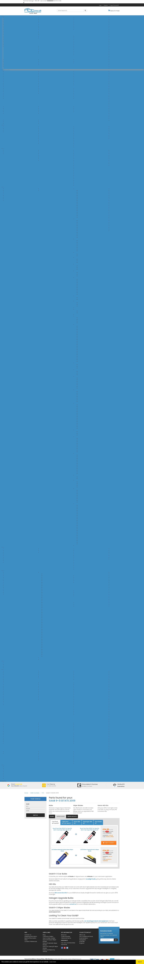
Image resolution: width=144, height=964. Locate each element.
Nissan (77, 370)
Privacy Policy (40, 959)
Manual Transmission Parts (13, 736)
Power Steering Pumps (81, 738)
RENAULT (77, 403)
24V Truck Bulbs (9, 46)
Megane (80, 415)
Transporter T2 (82, 535)
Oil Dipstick (78, 700)
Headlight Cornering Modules (118, 135)
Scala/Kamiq (82, 468)
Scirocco (81, 527)
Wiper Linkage (44, 755)
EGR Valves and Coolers (82, 691)
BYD (44, 581)
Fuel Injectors (114, 711)
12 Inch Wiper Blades (81, 155)
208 (79, 381)
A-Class (80, 328)
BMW (76, 219)
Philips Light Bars (9, 199)
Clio (79, 406)
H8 (40, 26)
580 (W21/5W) (114, 39)
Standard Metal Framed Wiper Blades (121, 152)
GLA (79, 346)
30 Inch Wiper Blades (81, 182)
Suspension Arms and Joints (118, 745)
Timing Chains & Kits (46, 676)
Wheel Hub (113, 748)
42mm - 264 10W (9, 65)
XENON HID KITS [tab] (72, 816)
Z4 (79, 236)
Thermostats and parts (47, 735)
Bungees (77, 603)
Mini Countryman (83, 366)
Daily (79, 298)
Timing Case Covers (46, 674)
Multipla (80, 272)
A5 (79, 202)
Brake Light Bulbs (10, 29)
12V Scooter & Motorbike (12, 43)
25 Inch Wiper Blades (81, 177)
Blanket (112, 591)
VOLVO (77, 488)
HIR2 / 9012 (43, 73)
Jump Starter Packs (10, 666)
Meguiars (113, 549)
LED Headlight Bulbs (10, 71)
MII (79, 447)
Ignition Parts (79, 728)
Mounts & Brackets (115, 219)
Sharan (80, 529)
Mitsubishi (46, 628)
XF (79, 261)
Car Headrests (9, 586)
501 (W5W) (113, 31)
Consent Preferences (30, 941)
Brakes (7, 674)
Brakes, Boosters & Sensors (118, 678)
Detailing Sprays (79, 559)
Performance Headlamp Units (13, 189)
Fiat (76, 271)
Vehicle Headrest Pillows (117, 598)
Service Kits (8, 738)
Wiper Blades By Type (11, 154)
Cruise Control (44, 688)
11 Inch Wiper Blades (80, 154)
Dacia (45, 591)
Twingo (80, 425)
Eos (79, 514)
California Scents (45, 549)
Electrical (7, 676)
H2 (40, 19)
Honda (45, 602)
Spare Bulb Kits (114, 579)
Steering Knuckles (115, 741)
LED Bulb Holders (9, 95)
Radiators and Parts (46, 733)
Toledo (80, 450)
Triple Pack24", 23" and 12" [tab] (66, 822)
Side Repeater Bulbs (10, 36)
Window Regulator (80, 678)
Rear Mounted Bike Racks (82, 577)
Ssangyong (46, 644)
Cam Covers (78, 683)
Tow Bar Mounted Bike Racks (83, 581)
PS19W (76, 97)
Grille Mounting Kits (115, 215)
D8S (41, 142)
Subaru (45, 646)
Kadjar (80, 411)
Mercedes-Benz (47, 622)
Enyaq (80, 457)
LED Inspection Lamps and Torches (85, 756)
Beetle (80, 507)
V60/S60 (80, 497)
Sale (5, 765)
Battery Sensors (44, 686)
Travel (6, 571)
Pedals (77, 674)
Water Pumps (79, 713)
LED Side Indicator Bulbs (12, 88)
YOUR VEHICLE (35, 799)
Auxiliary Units (8, 195)
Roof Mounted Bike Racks (82, 579)
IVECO (45, 609)
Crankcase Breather (81, 688)
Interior (7, 689)
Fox (79, 515)
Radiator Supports (80, 676)
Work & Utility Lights (115, 210)
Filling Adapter (9, 730)
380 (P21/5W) (114, 36)
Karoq (80, 460)
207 (79, 380)
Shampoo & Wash (80, 549)
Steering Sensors (80, 741)
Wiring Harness (44, 698)
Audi (111, 197)
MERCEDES (78, 324)
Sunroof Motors (114, 728)
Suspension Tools (115, 746)
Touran (80, 534)
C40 (79, 490)
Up (79, 540)
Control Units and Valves (47, 725)
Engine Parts (8, 678)
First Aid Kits (113, 593)
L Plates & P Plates (10, 594)
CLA (79, 336)
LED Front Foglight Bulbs (11, 73)
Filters (6, 681)
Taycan (80, 400)
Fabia (80, 458)
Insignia (80, 483)
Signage (7, 703)
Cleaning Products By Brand (13, 552)
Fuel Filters (113, 703)
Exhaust (7, 679)
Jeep (44, 612)
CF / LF (80, 259)
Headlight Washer (45, 751)
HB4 (41, 34)
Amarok (80, 505)
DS (75, 264)
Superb (80, 470)
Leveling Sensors (115, 738)
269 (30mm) (43, 110)
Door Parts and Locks (116, 725)
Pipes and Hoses (80, 705)
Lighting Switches (115, 757)
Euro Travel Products (116, 577)
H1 (40, 18)
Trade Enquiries (65, 936)
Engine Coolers (44, 726)
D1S (41, 128)
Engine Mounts (79, 693)
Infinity (45, 606)
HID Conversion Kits (10, 128)
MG (44, 624)
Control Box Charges (81, 686)
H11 (40, 29)
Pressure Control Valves (117, 720)
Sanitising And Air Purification (13, 559)
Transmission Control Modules (14, 741)
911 (79, 393)
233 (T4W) (113, 29)
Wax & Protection (80, 554)
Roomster (81, 467)
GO (116, 940)
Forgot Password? (114, 5)
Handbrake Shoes (115, 679)
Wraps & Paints (9, 562)
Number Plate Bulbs (10, 33)
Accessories (78, 566)
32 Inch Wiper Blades (81, 184)
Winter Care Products (11, 561)
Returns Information (30, 938)
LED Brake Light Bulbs (11, 81)
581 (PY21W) (78, 39)
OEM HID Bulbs (9, 127)
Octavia (80, 463)
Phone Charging (115, 603)
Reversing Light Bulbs (11, 34)
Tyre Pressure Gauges (116, 557)
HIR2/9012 (77, 143)
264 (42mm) (43, 108)
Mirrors (7, 700)
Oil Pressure (78, 701)
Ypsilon (80, 311)
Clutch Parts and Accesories (13, 725)
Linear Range (114, 217)
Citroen (45, 587)
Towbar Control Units (11, 751)
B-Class (80, 333)
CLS (79, 339)
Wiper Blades (8, 148)
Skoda (45, 643)
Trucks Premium (83, 423)
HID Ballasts (113, 128)
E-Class (80, 341)
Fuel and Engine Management (13, 683)
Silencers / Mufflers (115, 696)
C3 (79, 244)
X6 (79, 234)
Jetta (79, 519)
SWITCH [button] (35, 815)
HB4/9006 (78, 142)
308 (79, 383)
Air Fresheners (9, 549)
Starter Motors (44, 693)
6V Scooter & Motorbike (11, 44)
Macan (80, 396)
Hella (41, 159)
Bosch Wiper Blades (46, 150)
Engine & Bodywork (80, 567)
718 (79, 391)
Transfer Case (9, 740)
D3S (41, 135)
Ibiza (79, 443)
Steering (7, 691)
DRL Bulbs (7, 26)
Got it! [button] (140, 961)
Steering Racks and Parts (82, 740)
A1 (78, 190)
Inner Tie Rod (78, 735)
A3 (79, 195)
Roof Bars (7, 572)
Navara (80, 371)
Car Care (7, 547)
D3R (41, 133)
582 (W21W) (78, 41)
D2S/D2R (77, 145)
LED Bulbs (7, 70)
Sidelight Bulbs (9, 23)
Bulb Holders (114, 752)
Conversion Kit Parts (10, 130)
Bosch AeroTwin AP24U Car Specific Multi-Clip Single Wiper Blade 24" (62, 829)
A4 (79, 200)
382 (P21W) (78, 36)
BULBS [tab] (52, 816)
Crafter (80, 512)
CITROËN (77, 239)
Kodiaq (80, 462)
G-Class (80, 343)
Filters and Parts (9, 731)
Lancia (77, 309)
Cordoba (81, 442)
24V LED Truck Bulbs (10, 98)
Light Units (7, 187)
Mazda (45, 621)
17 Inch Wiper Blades (81, 164)
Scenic (80, 416)
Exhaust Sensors (115, 689)
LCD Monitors (114, 582)
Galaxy (80, 286)
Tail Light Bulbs (9, 31)
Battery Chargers (80, 591)
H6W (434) (113, 33)
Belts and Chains (10, 671)
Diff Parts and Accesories (12, 726)
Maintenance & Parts (10, 669)
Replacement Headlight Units (13, 190)
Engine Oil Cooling (45, 730)
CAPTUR (80, 405)
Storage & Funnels (80, 762)
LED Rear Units (9, 192)
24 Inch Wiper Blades (81, 175)
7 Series (80, 226)
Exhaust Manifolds (115, 686)
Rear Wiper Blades (115, 154)
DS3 (79, 249)
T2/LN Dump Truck (83, 355)
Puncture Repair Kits (116, 555)
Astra (79, 482)
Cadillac (45, 582)
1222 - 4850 (81, 326)
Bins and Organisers (11, 587)
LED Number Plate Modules (118, 194)
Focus (80, 282)
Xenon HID (7, 125)
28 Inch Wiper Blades (81, 180)
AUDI (76, 189)
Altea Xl (80, 438)
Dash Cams (8, 579)
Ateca (80, 440)
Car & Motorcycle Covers (12, 555)
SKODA (77, 453)
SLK (79, 351)
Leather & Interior (80, 561)
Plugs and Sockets (45, 691)
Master (80, 413)
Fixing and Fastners (80, 751)
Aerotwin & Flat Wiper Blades (118, 150)
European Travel (9, 581)
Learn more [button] (52, 961)
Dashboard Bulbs (10, 39)
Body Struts (78, 671)
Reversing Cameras (116, 587)
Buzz (79, 509)
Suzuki (45, 648)
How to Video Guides (49, 938)
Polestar (45, 633)
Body (6, 673)
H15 (41, 31)
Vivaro (80, 485)
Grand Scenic (82, 410)
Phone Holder (114, 604)
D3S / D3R (42, 92)
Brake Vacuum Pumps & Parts (119, 676)
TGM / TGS (81, 319)
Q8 (79, 215)
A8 (79, 210)
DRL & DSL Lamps (115, 205)
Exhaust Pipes (114, 688)
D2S (41, 132)
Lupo (79, 522)
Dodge (45, 596)
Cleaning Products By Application (14, 550)
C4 (79, 246)
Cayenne (81, 395)
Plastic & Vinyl (79, 562)
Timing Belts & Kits (45, 673)
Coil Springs (113, 736)
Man (44, 619)
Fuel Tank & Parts (115, 716)
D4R (41, 137)
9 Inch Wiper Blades (81, 150)
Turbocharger (79, 711)
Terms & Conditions (30, 959)
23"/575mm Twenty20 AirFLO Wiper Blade (89, 850)
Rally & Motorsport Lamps (117, 209)
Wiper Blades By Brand (11, 150)
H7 (40, 24)
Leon (79, 445)
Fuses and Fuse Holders (82, 753)
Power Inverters (79, 594)
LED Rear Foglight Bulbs (11, 80)
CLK (79, 338)
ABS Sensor (113, 671)
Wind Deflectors (9, 576)
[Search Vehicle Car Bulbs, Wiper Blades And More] (85, 10)
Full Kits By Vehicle (45, 572)
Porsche (77, 390)
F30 (79, 227)
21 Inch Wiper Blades (81, 170)
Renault (45, 636)
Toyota (45, 649)
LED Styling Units (44, 122)
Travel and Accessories (11, 778)
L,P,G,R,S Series (82, 433)
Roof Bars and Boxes (11, 777)
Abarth (45, 574)
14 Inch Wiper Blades (81, 159)
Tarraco (80, 448)
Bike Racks (8, 577)
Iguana (42, 155)
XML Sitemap (49, 959)
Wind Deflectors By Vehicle (118, 572)
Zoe (79, 427)
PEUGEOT (77, 376)
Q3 (79, 212)
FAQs (26, 940)
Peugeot (45, 631)
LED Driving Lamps (115, 207)
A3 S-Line (81, 197)
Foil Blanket (113, 594)
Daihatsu (45, 594)
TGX (79, 321)
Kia (44, 614)
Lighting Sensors (115, 755)
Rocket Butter (114, 550)
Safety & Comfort (10, 589)
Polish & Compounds (81, 550)
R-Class (80, 349)
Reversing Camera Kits (117, 586)
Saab (44, 639)
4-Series (80, 432)
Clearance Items (66, 938)
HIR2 (41, 36)
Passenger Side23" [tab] (87, 822)
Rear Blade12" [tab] (98, 822)
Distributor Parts (79, 723)
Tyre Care (7, 554)
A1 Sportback (82, 194)
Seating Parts (114, 726)
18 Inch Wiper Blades (81, 165)
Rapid (80, 465)
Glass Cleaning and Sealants (83, 557)
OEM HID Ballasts (115, 137)
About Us (63, 935)
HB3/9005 (78, 140)
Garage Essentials (10, 698)
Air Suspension (114, 733)
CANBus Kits (113, 214)
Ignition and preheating (12, 688)
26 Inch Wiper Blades (81, 179)
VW (76, 504)
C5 (79, 247)
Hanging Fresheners (46, 550)
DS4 (79, 266)
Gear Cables (8, 733)
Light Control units (115, 753)
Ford (76, 277)
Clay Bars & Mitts (80, 552)
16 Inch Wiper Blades (81, 162)
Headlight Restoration (11, 557)
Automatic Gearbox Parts (12, 723)
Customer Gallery (48, 936)
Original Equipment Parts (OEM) (14, 132)
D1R (41, 127)
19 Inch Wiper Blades (81, 167)
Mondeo (80, 289)
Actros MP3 (81, 329)
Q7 (79, 214)
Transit (80, 293)
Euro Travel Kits (114, 576)
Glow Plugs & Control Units (82, 725)
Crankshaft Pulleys (80, 689)
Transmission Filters (116, 706)
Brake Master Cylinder (116, 674)
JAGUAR (77, 301)
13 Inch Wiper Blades (81, 157)
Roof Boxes (8, 574)
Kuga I (80, 288)
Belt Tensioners (44, 671)
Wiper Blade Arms (115, 159)
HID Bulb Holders (115, 130)
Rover (44, 638)
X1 (78, 229)
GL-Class (81, 344)
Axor (79, 331)
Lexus (44, 617)
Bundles (77, 564)
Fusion (80, 284)
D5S (41, 140)
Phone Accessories (10, 592)
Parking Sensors (115, 584)
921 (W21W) (113, 55)
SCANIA (77, 430)
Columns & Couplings (81, 733)
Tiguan (80, 530)
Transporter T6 (82, 539)
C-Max (80, 279)
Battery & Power (9, 661)
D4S (41, 138)
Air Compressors (115, 554)
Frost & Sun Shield (115, 596)
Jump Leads (78, 592)
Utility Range (113, 224)
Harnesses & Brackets (11, 200)
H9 (40, 28)
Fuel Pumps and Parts (116, 713)
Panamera (81, 398)
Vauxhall (77, 480)
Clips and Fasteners (81, 673)
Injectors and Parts (115, 691)
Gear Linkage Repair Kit (11, 735)
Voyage (80, 542)
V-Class (80, 356)
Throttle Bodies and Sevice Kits (84, 710)
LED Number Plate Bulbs (11, 85)
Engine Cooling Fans (46, 728)
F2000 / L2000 (82, 318)
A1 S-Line (80, 192)
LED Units (7, 93)
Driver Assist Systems (46, 689)
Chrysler (45, 586)
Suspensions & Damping (12, 693)
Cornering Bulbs (9, 21)
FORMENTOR (81, 254)
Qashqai (80, 373)
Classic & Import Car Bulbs (12, 41)
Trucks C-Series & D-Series (86, 420)
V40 (79, 495)
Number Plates (9, 701)
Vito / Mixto (81, 360)
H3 (40, 21)
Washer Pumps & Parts (46, 758)
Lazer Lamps (8, 197)
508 (79, 386)
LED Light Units (9, 773)
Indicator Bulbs (9, 24)
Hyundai (45, 604)
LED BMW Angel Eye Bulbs (47, 120)
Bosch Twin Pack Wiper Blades (119, 155)
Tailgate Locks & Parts (116, 730)
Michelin (42, 154)
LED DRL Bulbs (8, 78)
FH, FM (80, 492)
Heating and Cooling (11, 686)
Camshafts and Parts (81, 684)
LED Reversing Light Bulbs (12, 87)
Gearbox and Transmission (13, 684)
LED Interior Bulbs (9, 90)
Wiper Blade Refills (115, 164)
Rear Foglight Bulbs (10, 28)
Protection (78, 758)
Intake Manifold (79, 698)
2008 (79, 378)
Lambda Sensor (115, 693)
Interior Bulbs (8, 38)
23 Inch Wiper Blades (81, 174)
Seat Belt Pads (114, 599)
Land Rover (78, 314)
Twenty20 (42, 152)
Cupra (45, 589)
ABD (41, 157)
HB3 (41, 33)
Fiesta (80, 281)
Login (100, 5)
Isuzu (44, 607)
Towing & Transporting (11, 591)
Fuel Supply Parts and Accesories (120, 715)
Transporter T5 (82, 537)
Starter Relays (44, 695)
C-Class (80, 334)
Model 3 (80, 477)
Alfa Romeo (46, 576)
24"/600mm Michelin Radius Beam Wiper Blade (62, 850)
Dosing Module (114, 684)
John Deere (78, 308)
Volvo (44, 654)
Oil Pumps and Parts (81, 703)
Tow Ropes (78, 604)
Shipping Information (30, 936)
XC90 (79, 500)
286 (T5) (7, 120)
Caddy (80, 510)
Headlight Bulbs (9, 18)
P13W (76, 95)
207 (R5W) (113, 28)
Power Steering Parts (81, 736)
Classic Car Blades (115, 162)
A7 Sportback (82, 209)
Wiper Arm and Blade (116, 160)
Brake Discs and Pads (116, 673)
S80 (79, 494)
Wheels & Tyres (79, 555)
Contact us (27, 935)
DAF (76, 257)
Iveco (76, 296)
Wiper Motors (44, 756)
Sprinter (80, 353)
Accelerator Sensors (46, 683)
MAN (76, 316)
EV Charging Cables (10, 664)
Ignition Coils (78, 726)
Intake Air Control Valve (82, 696)
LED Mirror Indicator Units (12, 194)
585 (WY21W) (78, 43)
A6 (79, 205)
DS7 (79, 267)
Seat (76, 437)
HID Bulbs (113, 132)
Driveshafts (8, 728)
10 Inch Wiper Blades (81, 152)
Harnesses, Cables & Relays (118, 127)
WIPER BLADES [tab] (61, 816)
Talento (80, 274)
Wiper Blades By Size (11, 152)
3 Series (80, 222)
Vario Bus (81, 358)
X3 (79, 231)
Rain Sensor (43, 753)
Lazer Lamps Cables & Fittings (119, 229)
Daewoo (45, 592)
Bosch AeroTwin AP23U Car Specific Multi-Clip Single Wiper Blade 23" (89, 829)
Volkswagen (43, 189)
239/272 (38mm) (45, 107)
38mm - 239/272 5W (10, 63)
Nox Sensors (113, 718)
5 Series (80, 224)
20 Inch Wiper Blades (81, 169)
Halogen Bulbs (8, 16)
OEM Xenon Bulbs (10, 775)
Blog (44, 935)
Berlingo (80, 241)
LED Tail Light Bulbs (10, 83)
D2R (41, 130)
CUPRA (77, 252)
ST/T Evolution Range (116, 221)
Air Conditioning (44, 723)
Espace (80, 408)
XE (79, 303)
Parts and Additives (116, 695)
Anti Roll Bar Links (115, 735)
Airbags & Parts (114, 723)
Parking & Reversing (10, 582)
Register (106, 5)
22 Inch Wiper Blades (81, 172)
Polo (79, 525)
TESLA (76, 475)
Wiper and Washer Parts (12, 696)
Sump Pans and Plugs (81, 708)
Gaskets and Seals (80, 695)
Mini (76, 363)
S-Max (80, 291)
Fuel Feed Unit (114, 710)
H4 (40, 23)
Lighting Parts (8, 705)
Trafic (79, 418)
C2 (79, 242)
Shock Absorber (115, 740)
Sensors (77, 706)
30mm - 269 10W (9, 61)
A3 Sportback (82, 199)
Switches (42, 696)
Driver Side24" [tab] (77, 822)
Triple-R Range (114, 222)
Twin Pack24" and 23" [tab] (55, 822)
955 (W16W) (43, 51)
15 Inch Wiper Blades (81, 160)
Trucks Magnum (83, 421)
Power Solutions (9, 584)
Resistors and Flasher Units (12, 97)
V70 (79, 499)
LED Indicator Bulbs (10, 76)
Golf (79, 517)
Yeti (79, 472)
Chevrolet (46, 584)
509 (6, 122)
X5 (79, 232)
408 (79, 385)
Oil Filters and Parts (115, 705)
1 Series (80, 221)
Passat (80, 524)
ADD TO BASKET (109, 843)
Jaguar (45, 611)
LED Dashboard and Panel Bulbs (14, 92)
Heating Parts (44, 731)
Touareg (80, 532)
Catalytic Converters (116, 683)
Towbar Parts (8, 695)
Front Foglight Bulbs (10, 19)
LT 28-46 (80, 520)
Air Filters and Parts (115, 701)
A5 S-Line (81, 204)
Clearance (8, 768)
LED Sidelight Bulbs (10, 75)
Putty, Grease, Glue (80, 760)
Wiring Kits (113, 226)
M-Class (80, 348)
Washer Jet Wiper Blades (117, 157)
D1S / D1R (42, 88)
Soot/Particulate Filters (116, 698)
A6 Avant (81, 207)
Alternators (43, 684)
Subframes (113, 743)
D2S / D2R (42, 90)
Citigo (80, 455)
